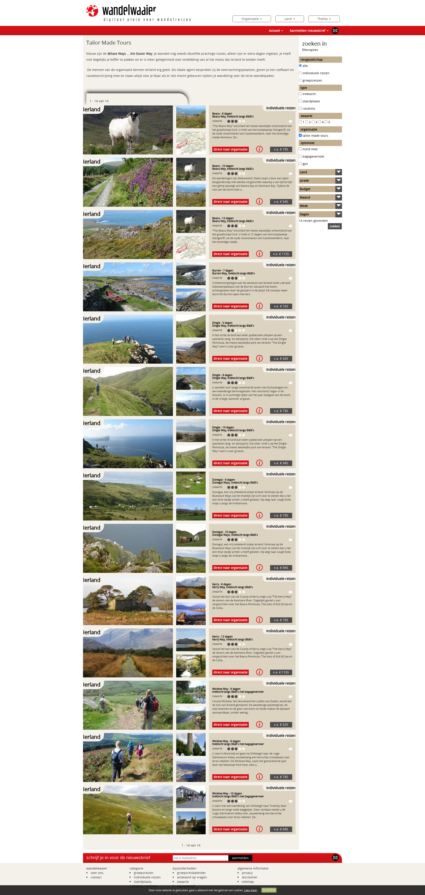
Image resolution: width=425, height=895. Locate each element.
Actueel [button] (275, 30)
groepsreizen (312, 80)
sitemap (248, 881)
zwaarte (183, 881)
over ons (97, 873)
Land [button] (288, 19)
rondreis (309, 108)
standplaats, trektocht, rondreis (143, 883)
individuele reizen (316, 73)
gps (305, 164)
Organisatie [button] (250, 19)
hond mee (310, 149)
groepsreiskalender (191, 873)
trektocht (309, 94)
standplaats (311, 101)
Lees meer (250, 890)
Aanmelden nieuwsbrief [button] (308, 30)
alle (305, 66)
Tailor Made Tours (315, 135)
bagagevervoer (314, 156)
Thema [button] (322, 19)
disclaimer (249, 877)
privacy (247, 873)
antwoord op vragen (192, 877)
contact (96, 877)
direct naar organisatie (230, 149)
